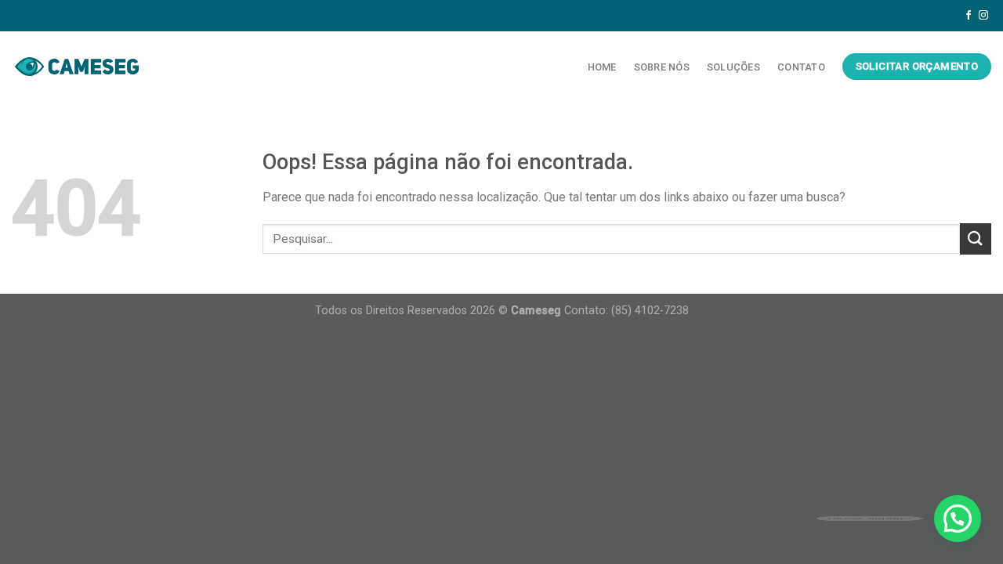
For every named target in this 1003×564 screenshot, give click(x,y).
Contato (801, 67)
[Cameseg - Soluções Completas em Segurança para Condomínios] (77, 66)
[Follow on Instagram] (983, 15)
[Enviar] (975, 238)
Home (602, 67)
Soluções (733, 67)
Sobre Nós (662, 67)
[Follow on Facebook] (968, 15)
